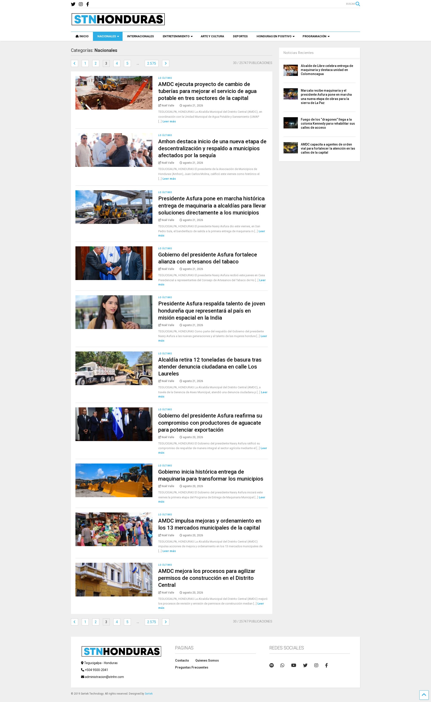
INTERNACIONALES (140, 36)
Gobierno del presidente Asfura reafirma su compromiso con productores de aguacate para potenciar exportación (210, 423)
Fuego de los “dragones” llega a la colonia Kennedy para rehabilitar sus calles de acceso (328, 123)
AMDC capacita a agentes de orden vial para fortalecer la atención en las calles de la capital (328, 148)
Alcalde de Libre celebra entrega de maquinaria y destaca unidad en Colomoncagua (327, 70)
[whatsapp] (282, 665)
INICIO (83, 36)
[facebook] (87, 4)
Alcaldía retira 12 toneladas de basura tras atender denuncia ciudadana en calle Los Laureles (210, 367)
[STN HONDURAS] (118, 23)
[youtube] (293, 665)
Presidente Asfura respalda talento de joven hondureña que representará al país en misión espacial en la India (211, 310)
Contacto (182, 660)
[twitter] (73, 4)
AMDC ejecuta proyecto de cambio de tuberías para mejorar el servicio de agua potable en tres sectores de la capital (207, 91)
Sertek (149, 693)
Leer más (169, 121)
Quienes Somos (207, 660)
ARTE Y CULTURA (212, 36)
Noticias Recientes (299, 53)
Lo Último (165, 78)
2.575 (151, 63)
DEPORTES (240, 36)
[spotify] (271, 665)
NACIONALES (106, 36)
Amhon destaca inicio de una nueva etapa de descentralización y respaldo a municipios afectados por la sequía (212, 148)
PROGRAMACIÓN (314, 36)
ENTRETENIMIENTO (176, 36)
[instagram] (81, 4)
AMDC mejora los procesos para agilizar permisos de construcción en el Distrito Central (206, 578)
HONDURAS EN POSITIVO (274, 36)
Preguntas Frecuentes (191, 667)
